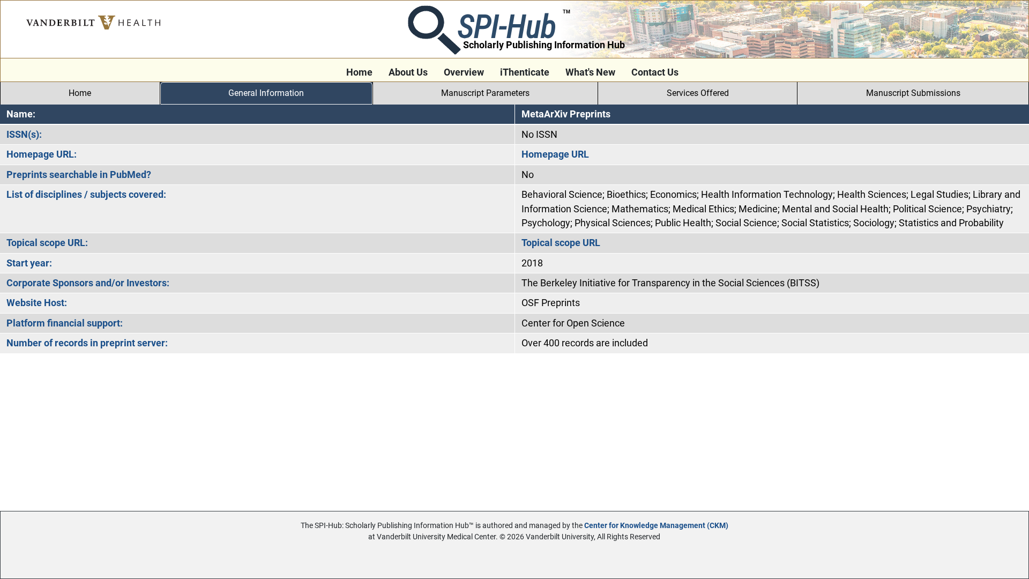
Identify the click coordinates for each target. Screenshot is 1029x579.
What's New (590, 72)
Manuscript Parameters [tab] (485, 93)
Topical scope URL (560, 242)
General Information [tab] (266, 93)
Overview (464, 72)
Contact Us (654, 72)
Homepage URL (555, 154)
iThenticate (524, 72)
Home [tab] (80, 93)
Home (359, 72)
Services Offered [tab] (698, 93)
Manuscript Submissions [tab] (913, 93)
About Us (408, 72)
